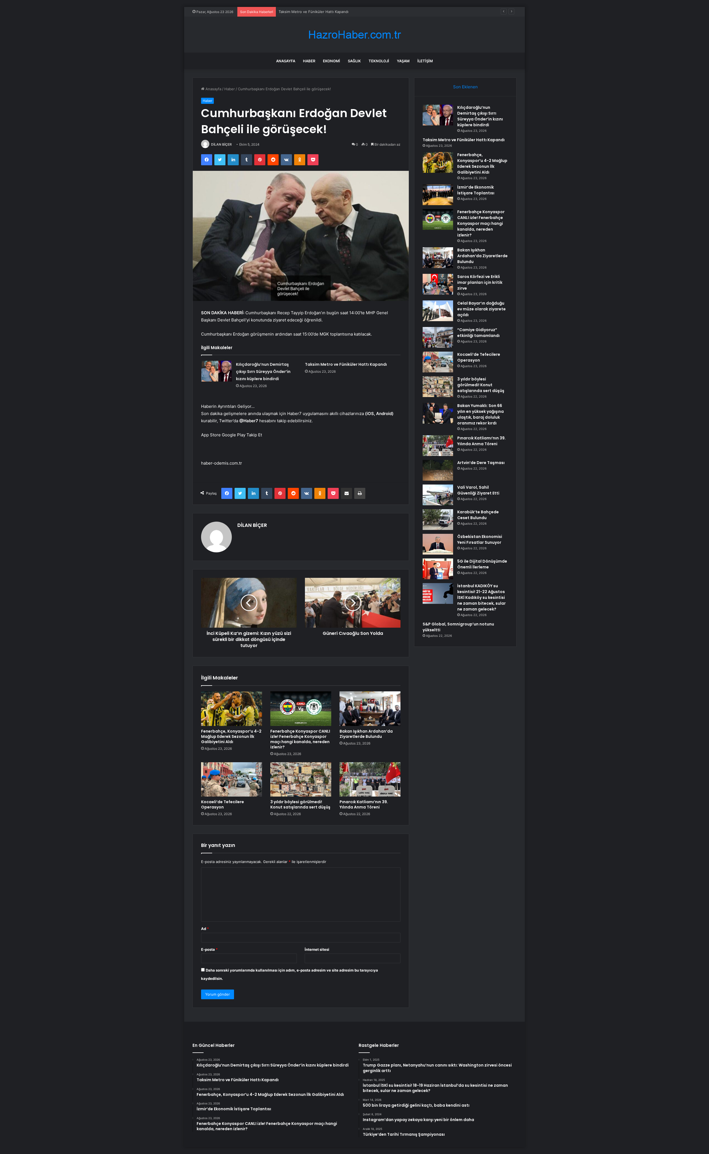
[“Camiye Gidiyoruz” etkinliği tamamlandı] (438, 337)
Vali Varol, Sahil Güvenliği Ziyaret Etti (478, 490)
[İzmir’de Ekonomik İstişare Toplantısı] (438, 194)
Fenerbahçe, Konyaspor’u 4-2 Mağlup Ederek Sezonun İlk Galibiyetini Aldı (342, 11)
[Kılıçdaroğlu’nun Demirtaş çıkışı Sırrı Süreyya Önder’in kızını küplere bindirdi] (216, 371)
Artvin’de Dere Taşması (481, 462)
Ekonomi (331, 61)
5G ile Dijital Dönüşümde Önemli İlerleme (482, 564)
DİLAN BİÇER (221, 144)
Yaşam (403, 61)
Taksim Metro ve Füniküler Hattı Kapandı (346, 364)
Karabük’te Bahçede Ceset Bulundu (478, 515)
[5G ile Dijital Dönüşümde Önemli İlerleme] (438, 568)
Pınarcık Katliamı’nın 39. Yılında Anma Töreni (364, 804)
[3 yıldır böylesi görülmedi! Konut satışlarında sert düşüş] (300, 779)
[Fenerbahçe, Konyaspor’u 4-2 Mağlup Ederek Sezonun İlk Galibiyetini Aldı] (231, 708)
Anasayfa (285, 61)
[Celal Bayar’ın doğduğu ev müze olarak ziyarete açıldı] (438, 310)
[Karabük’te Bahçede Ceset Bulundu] (438, 519)
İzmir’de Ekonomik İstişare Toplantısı (475, 190)
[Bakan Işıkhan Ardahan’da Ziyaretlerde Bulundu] (370, 708)
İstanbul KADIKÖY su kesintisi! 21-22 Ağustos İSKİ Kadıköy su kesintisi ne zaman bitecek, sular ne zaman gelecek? (481, 597)
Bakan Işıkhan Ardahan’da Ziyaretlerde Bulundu (366, 733)
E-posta (209, 949)
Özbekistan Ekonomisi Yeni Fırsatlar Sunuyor (479, 539)
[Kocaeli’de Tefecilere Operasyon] (231, 779)
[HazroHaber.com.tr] (354, 35)
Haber (309, 61)
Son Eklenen (465, 86)
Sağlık (354, 61)
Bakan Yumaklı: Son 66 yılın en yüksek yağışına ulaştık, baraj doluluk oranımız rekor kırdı (480, 414)
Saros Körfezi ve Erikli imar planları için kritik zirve (479, 282)
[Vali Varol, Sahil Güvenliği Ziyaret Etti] (438, 495)
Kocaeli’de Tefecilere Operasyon (222, 804)
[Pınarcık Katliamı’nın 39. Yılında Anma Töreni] (370, 779)
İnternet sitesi (317, 949)
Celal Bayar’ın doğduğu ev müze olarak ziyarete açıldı (481, 309)
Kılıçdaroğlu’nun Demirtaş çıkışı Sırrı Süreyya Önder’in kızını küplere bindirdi (263, 372)
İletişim (425, 61)
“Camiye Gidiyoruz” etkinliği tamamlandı (478, 332)
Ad (205, 928)
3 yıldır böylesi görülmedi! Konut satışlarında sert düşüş (300, 804)
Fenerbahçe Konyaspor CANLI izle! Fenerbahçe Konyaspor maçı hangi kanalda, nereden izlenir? (300, 739)
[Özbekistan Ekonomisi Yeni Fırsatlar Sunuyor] (438, 544)
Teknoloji (379, 61)
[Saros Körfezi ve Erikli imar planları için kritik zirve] (438, 284)
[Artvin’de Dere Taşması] (438, 470)
